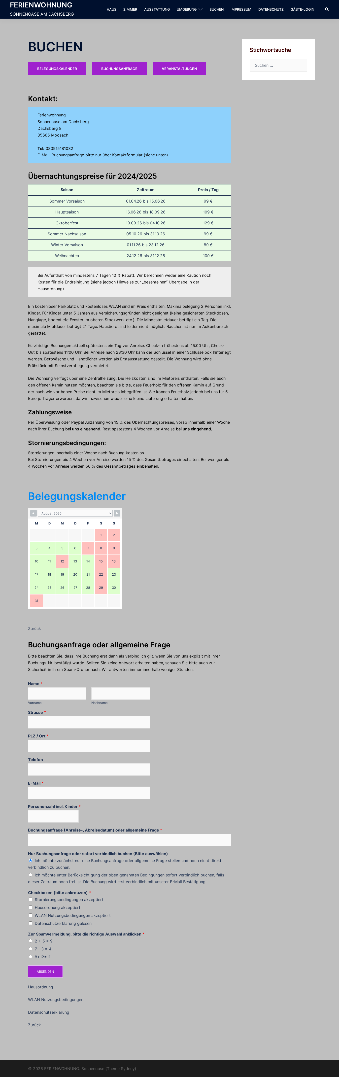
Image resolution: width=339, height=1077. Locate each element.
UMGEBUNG (187, 9)
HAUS (111, 9)
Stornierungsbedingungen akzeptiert (69, 899)
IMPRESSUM (241, 9)
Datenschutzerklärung (48, 1012)
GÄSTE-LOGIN (302, 9)
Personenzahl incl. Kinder (54, 806)
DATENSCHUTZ (271, 9)
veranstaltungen (179, 69)
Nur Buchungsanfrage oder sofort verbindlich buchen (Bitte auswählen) (98, 853)
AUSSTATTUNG (157, 9)
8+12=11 (42, 956)
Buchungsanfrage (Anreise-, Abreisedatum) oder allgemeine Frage (95, 830)
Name (35, 683)
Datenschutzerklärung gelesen (63, 923)
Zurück (34, 628)
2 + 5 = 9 (44, 940)
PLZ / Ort (38, 735)
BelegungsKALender (57, 69)
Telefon (35, 759)
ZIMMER (130, 9)
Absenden (45, 971)
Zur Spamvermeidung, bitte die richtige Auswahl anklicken (86, 934)
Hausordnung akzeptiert (57, 907)
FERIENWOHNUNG (41, 5)
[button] (327, 9)
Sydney (128, 1068)
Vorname (35, 703)
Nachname (99, 703)
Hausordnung (40, 986)
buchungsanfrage (119, 69)
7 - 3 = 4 (43, 948)
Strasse (37, 712)
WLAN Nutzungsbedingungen (55, 999)
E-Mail (35, 783)
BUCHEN (216, 9)
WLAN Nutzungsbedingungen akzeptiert (73, 915)
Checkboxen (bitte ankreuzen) (59, 892)
